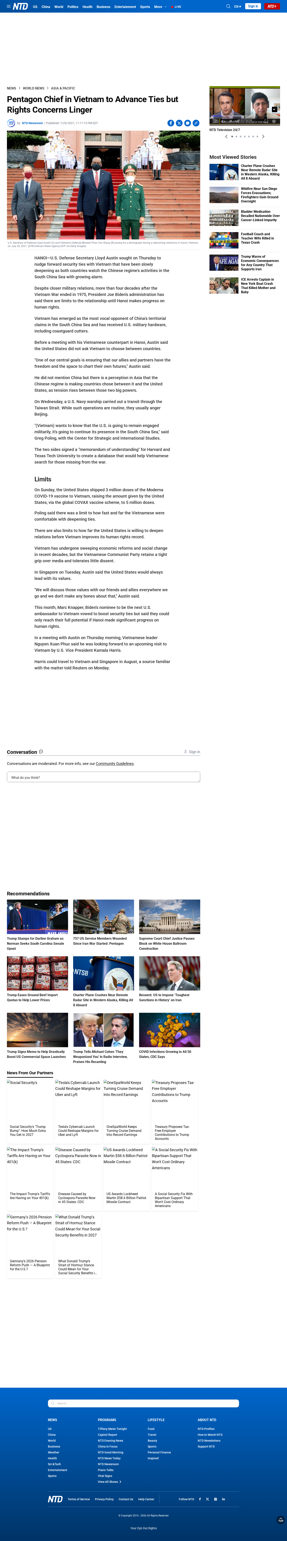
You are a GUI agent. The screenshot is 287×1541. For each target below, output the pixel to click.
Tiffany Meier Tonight (112, 1429)
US (49, 1429)
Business (54, 1446)
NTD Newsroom (32, 123)
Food (151, 1429)
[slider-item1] (232, 136)
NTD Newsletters (209, 1440)
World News (33, 88)
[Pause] (215, 121)
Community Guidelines (115, 763)
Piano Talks (105, 1470)
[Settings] (274, 121)
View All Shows (108, 1481)
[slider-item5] (249, 136)
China (52, 1434)
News (11, 88)
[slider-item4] (245, 136)
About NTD (207, 1420)
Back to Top (280, 1520)
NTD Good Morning (110, 1452)
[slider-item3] (240, 136)
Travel (152, 1434)
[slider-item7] (257, 136)
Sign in (253, 6)
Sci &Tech (54, 1464)
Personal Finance (159, 1452)
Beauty (152, 1440)
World (52, 1440)
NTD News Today (109, 1458)
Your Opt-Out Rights (143, 1528)
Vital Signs (105, 1476)
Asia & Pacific (63, 88)
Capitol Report (107, 1434)
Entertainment (57, 1470)
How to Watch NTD (210, 1434)
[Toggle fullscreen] (266, 121)
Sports (52, 1476)
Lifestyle (156, 1420)
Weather (53, 1452)
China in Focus (107, 1446)
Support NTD (206, 1446)
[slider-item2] (236, 136)
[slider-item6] (253, 136)
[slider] (244, 115)
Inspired (153, 1458)
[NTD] (55, 1499)
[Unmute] (274, 109)
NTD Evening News (110, 1440)
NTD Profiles (206, 1429)
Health (52, 1458)
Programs (107, 1420)
